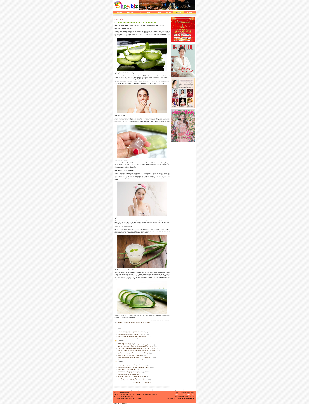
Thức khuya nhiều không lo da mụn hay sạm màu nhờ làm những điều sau (135, 346)
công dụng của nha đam (124, 322)
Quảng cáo (118, 19)
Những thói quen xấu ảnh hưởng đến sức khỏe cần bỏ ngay (132, 352)
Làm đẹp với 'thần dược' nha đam (125, 338)
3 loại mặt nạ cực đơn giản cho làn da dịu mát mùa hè (130, 331)
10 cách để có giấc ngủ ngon (124, 343)
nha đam (133, 322)
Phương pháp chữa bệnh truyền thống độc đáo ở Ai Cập (131, 378)
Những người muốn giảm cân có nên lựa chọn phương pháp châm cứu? (135, 357)
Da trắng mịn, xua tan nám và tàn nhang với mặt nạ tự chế (131, 334)
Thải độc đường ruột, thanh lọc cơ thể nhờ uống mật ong (131, 371)
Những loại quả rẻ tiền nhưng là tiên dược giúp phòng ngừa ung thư (133, 367)
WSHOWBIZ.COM (123, 403)
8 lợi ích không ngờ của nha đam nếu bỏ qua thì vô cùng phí (135, 22)
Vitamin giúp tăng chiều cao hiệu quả (126, 369)
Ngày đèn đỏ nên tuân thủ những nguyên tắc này (129, 372)
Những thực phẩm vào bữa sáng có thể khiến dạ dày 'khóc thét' (132, 353)
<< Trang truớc (136, 382)
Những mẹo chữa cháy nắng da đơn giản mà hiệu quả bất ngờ (132, 336)
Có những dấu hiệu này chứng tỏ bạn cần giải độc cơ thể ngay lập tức (134, 345)
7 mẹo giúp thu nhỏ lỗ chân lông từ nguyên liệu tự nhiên (131, 332)
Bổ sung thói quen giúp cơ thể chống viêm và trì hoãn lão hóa (132, 379)
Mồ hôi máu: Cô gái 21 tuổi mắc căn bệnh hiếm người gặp (131, 376)
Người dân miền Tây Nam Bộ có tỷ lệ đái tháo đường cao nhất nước (134, 359)
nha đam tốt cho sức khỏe (143, 322)
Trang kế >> (148, 382)
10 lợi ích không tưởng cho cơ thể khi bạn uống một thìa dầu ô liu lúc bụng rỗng (136, 348)
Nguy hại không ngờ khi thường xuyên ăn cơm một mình (131, 365)
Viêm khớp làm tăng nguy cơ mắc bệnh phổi (128, 374)
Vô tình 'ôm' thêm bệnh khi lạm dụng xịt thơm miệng (130, 355)
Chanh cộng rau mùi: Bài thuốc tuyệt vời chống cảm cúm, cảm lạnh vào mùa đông (137, 350)
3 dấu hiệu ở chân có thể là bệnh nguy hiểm (128, 364)
